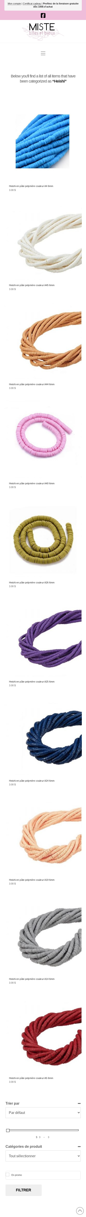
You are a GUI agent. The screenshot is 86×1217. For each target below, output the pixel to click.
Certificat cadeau (32, 3)
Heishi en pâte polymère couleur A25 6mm (31, 681)
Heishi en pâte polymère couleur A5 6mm (31, 1078)
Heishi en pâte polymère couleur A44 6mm (31, 384)
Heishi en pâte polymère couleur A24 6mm (31, 780)
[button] (43, 53)
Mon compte (14, 3)
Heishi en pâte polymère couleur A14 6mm (31, 979)
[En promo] (7, 1174)
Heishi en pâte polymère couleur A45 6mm (31, 285)
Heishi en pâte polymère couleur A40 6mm (31, 483)
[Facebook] (43, 15)
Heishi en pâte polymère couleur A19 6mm (31, 880)
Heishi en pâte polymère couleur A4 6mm (31, 186)
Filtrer (23, 1190)
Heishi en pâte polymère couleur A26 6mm (31, 582)
